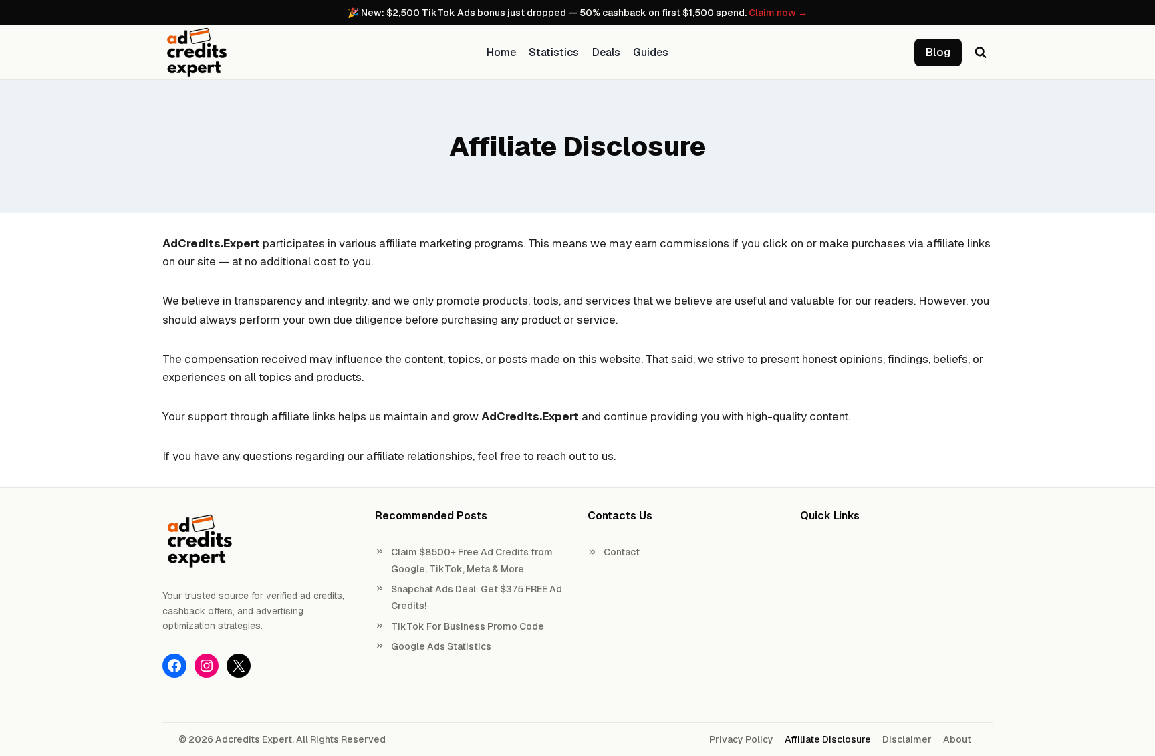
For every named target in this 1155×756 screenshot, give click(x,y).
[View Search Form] (981, 52)
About (957, 739)
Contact (622, 552)
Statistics (554, 52)
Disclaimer (907, 739)
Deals (606, 52)
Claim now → (778, 13)
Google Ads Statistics (441, 646)
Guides (650, 52)
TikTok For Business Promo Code (467, 626)
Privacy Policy (741, 739)
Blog (938, 52)
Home (501, 52)
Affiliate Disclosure (828, 739)
